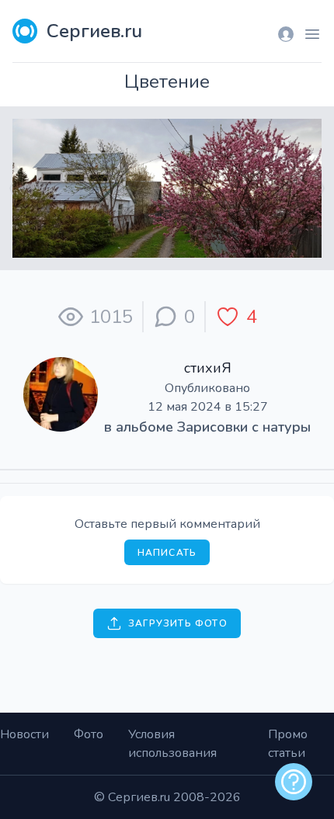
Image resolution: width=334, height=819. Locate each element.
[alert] (293, 781)
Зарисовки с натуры (244, 427)
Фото (88, 734)
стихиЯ (207, 368)
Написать (167, 553)
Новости (24, 734)
